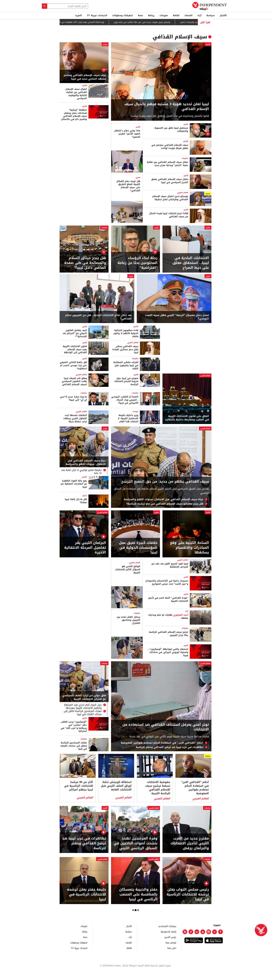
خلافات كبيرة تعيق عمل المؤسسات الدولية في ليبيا (138, 547)
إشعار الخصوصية (168, 932)
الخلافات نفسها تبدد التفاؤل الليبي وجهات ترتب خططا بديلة (75, 418)
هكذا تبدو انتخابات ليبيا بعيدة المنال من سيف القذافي (168, 215)
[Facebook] (220, 931)
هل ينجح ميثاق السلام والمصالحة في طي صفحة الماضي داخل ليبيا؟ (85, 263)
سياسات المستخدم (167, 926)
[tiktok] (191, 931)
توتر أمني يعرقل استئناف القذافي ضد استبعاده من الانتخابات (165, 727)
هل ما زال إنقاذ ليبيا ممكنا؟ (76, 501)
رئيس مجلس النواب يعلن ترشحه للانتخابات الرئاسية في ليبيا (188, 894)
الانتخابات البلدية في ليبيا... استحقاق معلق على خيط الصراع (191, 263)
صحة (140, 15)
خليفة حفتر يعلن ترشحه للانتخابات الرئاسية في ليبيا (86, 894)
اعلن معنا (171, 948)
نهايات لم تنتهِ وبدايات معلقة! (168, 616)
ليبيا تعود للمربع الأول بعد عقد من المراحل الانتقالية (169, 565)
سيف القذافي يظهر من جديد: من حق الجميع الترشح (165, 481)
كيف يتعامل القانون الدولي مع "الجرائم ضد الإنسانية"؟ (75, 333)
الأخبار (223, 15)
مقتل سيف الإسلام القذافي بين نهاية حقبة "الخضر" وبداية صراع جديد (167, 163)
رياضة (151, 15)
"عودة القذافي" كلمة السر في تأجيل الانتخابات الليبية (168, 599)
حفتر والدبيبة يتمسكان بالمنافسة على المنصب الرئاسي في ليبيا (138, 894)
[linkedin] (196, 931)
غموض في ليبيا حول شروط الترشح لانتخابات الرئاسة (126, 381)
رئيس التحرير (170, 937)
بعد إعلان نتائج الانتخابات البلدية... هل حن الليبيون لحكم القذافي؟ (98, 317)
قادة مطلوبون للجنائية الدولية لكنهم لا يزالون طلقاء (125, 333)
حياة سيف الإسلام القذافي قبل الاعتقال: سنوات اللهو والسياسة (163, 499)
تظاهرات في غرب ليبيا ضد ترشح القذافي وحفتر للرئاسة (169, 747)
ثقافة (176, 15)
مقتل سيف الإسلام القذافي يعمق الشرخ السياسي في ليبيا (169, 180)
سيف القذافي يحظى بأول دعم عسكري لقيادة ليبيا (125, 349)
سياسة (210, 15)
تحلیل (84, 495)
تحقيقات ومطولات (122, 15)
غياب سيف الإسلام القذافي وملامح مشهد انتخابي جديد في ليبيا (85, 77)
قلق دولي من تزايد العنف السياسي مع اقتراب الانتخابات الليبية (84, 697)
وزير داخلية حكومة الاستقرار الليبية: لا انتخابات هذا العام (128, 418)
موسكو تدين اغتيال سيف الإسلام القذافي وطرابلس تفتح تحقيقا (170, 198)
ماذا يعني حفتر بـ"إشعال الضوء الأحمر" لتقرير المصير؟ (127, 134)
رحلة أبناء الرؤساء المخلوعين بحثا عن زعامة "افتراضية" (137, 263)
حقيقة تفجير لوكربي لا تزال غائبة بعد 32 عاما (81, 471)
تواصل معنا (170, 943)
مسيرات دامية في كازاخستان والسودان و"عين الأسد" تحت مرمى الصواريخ (166, 582)
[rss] (185, 931)
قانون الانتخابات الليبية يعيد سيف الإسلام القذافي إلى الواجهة (75, 349)
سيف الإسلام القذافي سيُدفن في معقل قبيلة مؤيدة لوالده (169, 146)
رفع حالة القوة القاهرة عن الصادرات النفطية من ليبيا (74, 484)
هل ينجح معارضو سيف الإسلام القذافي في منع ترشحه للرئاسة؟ (164, 503)
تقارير (105, 44)
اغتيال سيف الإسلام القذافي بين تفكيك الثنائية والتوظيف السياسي (76, 93)
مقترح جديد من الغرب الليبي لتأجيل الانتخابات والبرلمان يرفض (189, 843)
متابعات (185, 158)
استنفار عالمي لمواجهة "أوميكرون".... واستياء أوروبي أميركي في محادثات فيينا (167, 652)
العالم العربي (182, 192)
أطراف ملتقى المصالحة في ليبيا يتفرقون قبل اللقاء (125, 365)
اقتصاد (188, 15)
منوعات (163, 15)
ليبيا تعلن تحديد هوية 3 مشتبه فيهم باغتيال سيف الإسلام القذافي (166, 106)
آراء (199, 15)
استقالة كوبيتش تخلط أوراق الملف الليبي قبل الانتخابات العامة (116, 785)
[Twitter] (214, 931)
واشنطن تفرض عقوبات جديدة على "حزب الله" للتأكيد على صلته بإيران (153, 22)
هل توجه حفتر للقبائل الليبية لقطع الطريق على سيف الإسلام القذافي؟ (128, 186)
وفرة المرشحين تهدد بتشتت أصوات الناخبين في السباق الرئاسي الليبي (135, 843)
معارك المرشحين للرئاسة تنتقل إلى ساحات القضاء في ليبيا (83, 713)
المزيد (78, 15)
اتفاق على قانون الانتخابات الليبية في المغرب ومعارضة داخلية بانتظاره (187, 417)
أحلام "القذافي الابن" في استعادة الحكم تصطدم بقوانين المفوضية (162, 742)
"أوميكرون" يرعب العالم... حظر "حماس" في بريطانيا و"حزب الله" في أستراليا (73, 726)
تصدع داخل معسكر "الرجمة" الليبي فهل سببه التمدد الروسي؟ (177, 317)
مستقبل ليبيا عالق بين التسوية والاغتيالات (171, 129)
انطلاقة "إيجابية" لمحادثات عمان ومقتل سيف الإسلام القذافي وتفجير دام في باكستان (74, 114)
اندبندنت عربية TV (97, 15)
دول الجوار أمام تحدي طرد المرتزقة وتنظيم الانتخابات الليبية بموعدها (83, 706)
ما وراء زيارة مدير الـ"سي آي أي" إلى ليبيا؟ (73, 398)
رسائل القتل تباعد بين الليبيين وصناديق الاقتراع (128, 620)
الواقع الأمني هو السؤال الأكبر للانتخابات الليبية (127, 569)
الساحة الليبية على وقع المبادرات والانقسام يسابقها (189, 547)
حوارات (135, 411)
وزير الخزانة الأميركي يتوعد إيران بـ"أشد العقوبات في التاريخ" (91, 22)
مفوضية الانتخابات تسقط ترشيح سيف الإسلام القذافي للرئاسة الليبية (157, 787)
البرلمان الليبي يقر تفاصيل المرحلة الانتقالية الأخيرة (85, 547)
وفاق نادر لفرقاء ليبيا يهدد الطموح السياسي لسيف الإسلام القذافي (74, 381)
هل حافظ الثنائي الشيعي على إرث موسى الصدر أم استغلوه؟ (73, 365)
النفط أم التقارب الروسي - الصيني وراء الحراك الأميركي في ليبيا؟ (124, 400)
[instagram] (208, 931)
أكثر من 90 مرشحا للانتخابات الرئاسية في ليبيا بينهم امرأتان (78, 785)
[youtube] (202, 931)
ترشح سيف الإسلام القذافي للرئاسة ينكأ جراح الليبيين (168, 633)
